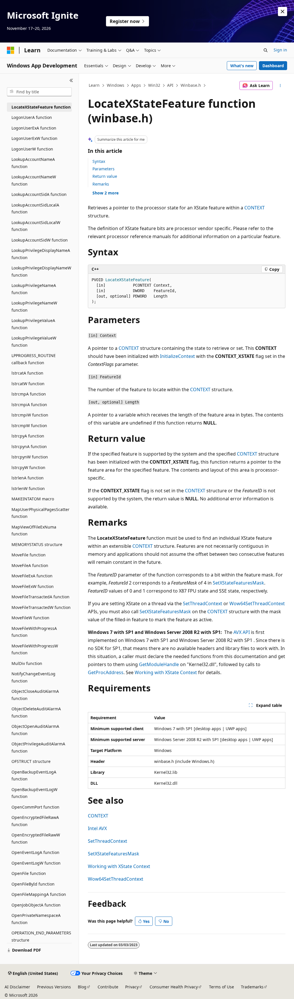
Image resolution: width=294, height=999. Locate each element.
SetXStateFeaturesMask (238, 583)
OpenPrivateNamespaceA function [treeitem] (36, 919)
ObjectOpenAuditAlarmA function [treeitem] (35, 730)
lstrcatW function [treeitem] (28, 383)
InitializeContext (177, 356)
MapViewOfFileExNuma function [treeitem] (33, 530)
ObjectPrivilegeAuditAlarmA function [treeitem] (38, 747)
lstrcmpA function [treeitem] (28, 394)
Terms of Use (221, 987)
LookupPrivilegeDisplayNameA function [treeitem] (40, 254)
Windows (115, 85)
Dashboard (273, 65)
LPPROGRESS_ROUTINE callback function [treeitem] (33, 359)
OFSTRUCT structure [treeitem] (31, 761)
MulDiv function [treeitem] (26, 663)
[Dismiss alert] (282, 11)
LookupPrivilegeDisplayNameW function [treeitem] (41, 271)
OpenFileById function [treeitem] (33, 884)
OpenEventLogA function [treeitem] (35, 852)
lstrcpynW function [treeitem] (29, 457)
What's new (242, 65)
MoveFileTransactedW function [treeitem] (41, 607)
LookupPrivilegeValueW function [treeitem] (33, 341)
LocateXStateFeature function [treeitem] (41, 107)
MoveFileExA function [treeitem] (32, 575)
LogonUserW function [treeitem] (32, 149)
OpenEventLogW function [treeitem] (36, 863)
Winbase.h (191, 85)
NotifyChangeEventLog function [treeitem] (33, 677)
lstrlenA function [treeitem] (27, 478)
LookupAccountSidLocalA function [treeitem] (35, 208)
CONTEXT (254, 208)
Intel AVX (97, 828)
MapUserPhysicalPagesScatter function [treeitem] (40, 513)
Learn (94, 85)
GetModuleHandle (159, 664)
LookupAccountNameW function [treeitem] (33, 180)
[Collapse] (71, 80)
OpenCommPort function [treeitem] (35, 807)
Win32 (154, 85)
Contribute (108, 987)
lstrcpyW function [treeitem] (28, 467)
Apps (136, 85)
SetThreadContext (202, 603)
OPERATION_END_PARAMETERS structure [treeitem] (41, 936)
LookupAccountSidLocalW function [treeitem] (35, 226)
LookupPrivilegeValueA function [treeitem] (33, 324)
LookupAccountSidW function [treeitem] (39, 240)
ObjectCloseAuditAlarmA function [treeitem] (35, 695)
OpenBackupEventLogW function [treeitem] (34, 793)
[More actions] (280, 85)
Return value (104, 176)
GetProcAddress (105, 672)
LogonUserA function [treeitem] (31, 117)
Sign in (280, 50)
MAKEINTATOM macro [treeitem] (32, 499)
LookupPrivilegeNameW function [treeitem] (34, 306)
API (170, 85)
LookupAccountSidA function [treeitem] (39, 194)
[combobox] (39, 92)
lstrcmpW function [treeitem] (29, 425)
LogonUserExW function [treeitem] (34, 138)
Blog (82, 987)
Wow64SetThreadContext (257, 603)
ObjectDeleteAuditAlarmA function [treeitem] (36, 712)
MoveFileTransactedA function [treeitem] (40, 596)
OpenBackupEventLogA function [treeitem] (33, 775)
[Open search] (265, 50)
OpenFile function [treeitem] (28, 873)
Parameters (103, 168)
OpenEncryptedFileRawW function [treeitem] (35, 838)
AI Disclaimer (17, 987)
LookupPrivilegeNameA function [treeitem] (33, 289)
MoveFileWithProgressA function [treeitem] (34, 632)
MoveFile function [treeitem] (28, 555)
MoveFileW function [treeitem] (30, 617)
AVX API (241, 632)
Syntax (98, 161)
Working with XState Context (166, 672)
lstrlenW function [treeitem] (28, 488)
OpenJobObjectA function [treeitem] (36, 905)
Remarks (100, 184)
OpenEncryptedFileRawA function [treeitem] (35, 821)
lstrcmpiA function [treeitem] (29, 404)
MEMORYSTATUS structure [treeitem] (36, 544)
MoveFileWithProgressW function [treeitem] (34, 649)
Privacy (132, 987)
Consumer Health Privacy (174, 987)
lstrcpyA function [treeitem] (27, 436)
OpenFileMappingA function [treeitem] (38, 894)
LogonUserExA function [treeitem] (33, 128)
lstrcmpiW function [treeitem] (29, 415)
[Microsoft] (10, 50)
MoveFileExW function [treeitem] (32, 586)
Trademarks (252, 987)
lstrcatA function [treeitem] (27, 373)
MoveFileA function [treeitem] (29, 565)
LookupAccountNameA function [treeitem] (33, 163)
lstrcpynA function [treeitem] (29, 446)
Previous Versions (54, 987)
